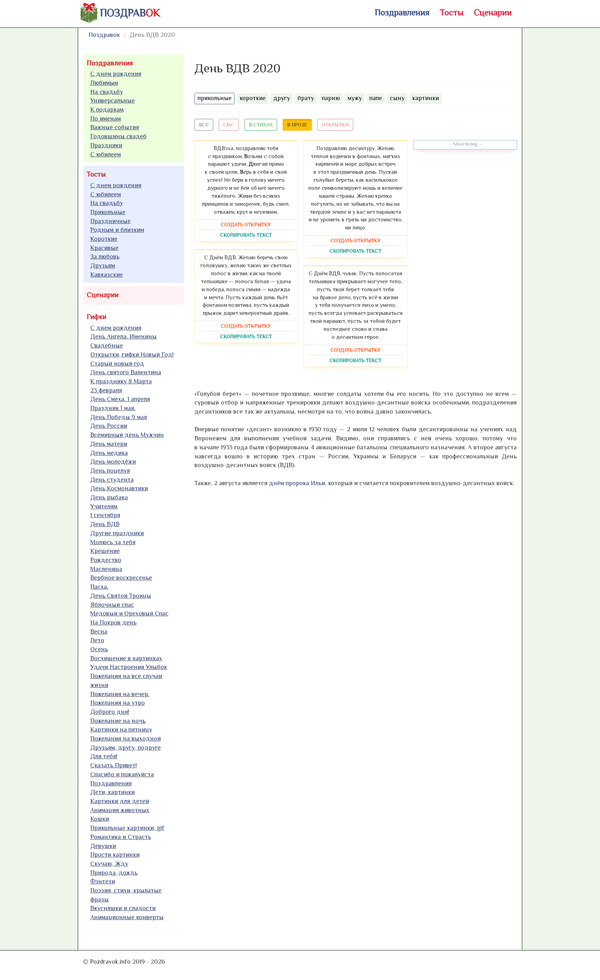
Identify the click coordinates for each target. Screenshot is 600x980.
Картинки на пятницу (121, 729)
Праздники (106, 145)
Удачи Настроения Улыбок (128, 666)
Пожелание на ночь (117, 720)
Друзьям (102, 265)
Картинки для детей (119, 801)
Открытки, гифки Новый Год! (132, 354)
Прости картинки (115, 854)
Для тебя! (103, 756)
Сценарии (493, 12)
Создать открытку (246, 224)
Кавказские (106, 274)
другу (281, 98)
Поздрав (130, 13)
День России (108, 425)
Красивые (104, 247)
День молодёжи (113, 461)
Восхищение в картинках (126, 658)
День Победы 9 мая (118, 417)
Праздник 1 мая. (112, 408)
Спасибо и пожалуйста (122, 774)
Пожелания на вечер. (119, 694)
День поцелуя (110, 470)
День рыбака (109, 497)
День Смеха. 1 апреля (120, 398)
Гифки (96, 316)
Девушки (103, 845)
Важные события (114, 127)
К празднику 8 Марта (121, 381)
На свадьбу (106, 91)
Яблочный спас (112, 604)
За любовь (104, 256)
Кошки (99, 818)
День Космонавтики (119, 488)
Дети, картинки (112, 792)
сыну (397, 98)
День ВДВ (104, 524)
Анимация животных (119, 810)
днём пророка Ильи (297, 483)
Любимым (104, 82)
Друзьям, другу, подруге (125, 747)
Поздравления (402, 12)
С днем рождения (115, 73)
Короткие (103, 238)
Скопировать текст (246, 235)
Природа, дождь (114, 872)
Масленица (106, 568)
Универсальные (112, 100)
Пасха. (99, 586)
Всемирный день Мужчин (127, 434)
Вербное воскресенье (121, 577)
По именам (105, 118)
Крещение (105, 550)
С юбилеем (105, 154)
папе (375, 98)
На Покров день (113, 622)
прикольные (215, 98)
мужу (355, 98)
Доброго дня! (109, 711)
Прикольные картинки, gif (127, 827)
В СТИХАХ (261, 125)
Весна (98, 631)
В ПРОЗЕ (297, 125)
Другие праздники (117, 533)
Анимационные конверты (127, 917)
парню (331, 98)
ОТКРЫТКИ (335, 125)
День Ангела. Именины (123, 336)
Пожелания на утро (117, 702)
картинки (425, 98)
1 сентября (105, 515)
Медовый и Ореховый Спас (129, 613)
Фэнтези (102, 881)
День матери (108, 443)
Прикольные (107, 212)
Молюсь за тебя (112, 542)
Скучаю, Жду (109, 863)
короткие (253, 98)
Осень (99, 649)
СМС (228, 125)
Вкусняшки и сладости (123, 908)
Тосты (452, 12)
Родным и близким (117, 229)
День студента (112, 479)
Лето (97, 640)
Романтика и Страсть (120, 836)
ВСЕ (204, 125)
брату (306, 98)
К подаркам (107, 109)
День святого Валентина (125, 372)
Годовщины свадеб (118, 136)
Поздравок (104, 34)
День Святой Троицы (120, 595)
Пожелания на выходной (125, 738)
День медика (109, 452)
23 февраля (106, 390)
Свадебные (106, 345)
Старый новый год (117, 363)
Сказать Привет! (113, 765)
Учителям (103, 506)
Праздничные (110, 221)
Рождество (105, 559)
